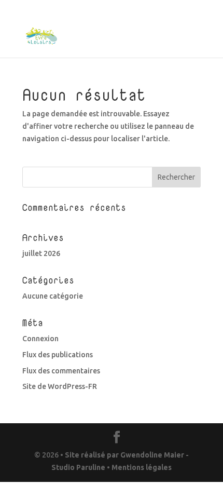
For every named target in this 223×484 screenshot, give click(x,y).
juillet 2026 (41, 253)
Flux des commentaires (61, 371)
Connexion (40, 338)
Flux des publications (57, 355)
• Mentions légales (138, 467)
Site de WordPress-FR (59, 386)
